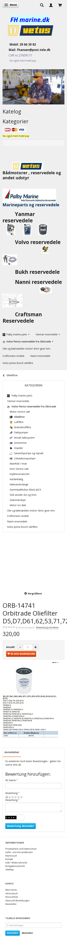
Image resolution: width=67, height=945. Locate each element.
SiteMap (9, 869)
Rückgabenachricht (15, 866)
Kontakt (9, 859)
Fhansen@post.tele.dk (34, 50)
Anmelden (12, 932)
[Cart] (60, 5)
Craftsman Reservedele (22, 317)
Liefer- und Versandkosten (19, 852)
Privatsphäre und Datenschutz (21, 848)
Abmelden (27, 932)
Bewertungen (25, 627)
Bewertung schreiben (47, 627)
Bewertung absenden (20, 826)
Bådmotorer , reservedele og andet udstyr (32, 175)
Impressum (11, 855)
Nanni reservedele (39, 281)
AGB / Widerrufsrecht (16, 862)
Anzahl (10, 647)
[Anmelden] (51, 5)
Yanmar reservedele (19, 217)
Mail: (10, 50)
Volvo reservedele (38, 242)
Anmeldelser (11, 752)
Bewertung (11, 793)
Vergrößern (35, 593)
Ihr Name (10, 780)
